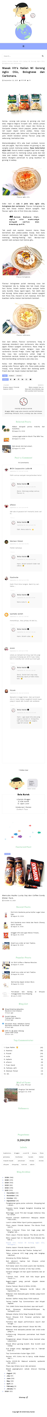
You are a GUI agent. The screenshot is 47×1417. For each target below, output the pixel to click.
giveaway (6, 1157)
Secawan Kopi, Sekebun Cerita (17, 1024)
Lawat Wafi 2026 (11, 1032)
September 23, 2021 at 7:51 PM (19, 471)
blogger (17, 1153)
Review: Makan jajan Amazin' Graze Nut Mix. (23, 1326)
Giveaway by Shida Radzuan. (17, 1258)
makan (11, 375)
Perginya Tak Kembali (27, 1089)
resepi (32, 1160)
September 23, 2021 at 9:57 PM (26, 525)
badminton (7, 1153)
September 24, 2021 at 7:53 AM (19, 616)
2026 (7, 1177)
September (11, 1201)
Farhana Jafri (11, 1068)
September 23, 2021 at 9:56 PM (26, 486)
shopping (15, 1164)
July (9, 1376)
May (8, 1381)
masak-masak (8, 1160)
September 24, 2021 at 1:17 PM (19, 650)
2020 (7, 1391)
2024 (7, 1182)
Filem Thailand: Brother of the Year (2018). (23, 1269)
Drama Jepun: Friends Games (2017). (21, 1247)
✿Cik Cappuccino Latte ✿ (21, 469)
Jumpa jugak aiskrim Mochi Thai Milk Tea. (28, 436)
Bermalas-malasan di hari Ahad (17, 1025)
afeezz (13, 505)
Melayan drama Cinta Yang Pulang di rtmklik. (24, 1314)
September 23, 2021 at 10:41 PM (19, 580)
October (10, 1198)
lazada (30, 1157)
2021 (7, 1190)
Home (4, 61)
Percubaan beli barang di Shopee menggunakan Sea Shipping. (28, 993)
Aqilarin (9, 1059)
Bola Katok (27, 408)
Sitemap (22, 1397)
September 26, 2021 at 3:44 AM (26, 712)
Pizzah (13, 690)
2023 (7, 1185)
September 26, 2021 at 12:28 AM (19, 693)
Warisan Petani (16, 541)
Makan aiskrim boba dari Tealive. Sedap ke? (24, 1250)
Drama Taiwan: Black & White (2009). (21, 1286)
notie (8, 1056)
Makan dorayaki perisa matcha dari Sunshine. (28, 428)
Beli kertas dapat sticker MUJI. (23, 982)
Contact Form (22, 809)
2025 (7, 1180)
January (10, 1389)
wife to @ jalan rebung (14, 1031)
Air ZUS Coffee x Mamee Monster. (24, 962)
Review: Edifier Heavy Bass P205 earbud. (22, 1298)
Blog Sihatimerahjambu (14, 1009)
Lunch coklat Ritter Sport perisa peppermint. (24, 1222)
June (9, 1378)
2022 (7, 1188)
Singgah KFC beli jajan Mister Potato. (25, 933)
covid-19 (26, 1153)
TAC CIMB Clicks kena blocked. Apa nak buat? (24, 1306)
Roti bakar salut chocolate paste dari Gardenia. (25, 1266)
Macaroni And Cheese (13, 1011)
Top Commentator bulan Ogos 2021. (20, 1353)
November (11, 1195)
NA (8, 1074)
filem (42, 1153)
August (10, 1373)
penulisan (21, 1160)
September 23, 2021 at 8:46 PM (19, 543)
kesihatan (19, 1157)
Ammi (12, 648)
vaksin (32, 1164)
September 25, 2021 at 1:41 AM (26, 597)
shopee (6, 1164)
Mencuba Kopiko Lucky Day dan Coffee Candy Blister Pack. (23, 896)
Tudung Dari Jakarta (12, 1018)
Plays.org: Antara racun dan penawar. (21, 1366)
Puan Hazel (10, 1065)
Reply (12, 479)
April (9, 1383)
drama (34, 1153)
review (10, 61)
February (10, 1386)
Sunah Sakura (10, 1016)
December (11, 1193)
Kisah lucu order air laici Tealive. (23, 943)
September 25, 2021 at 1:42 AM (26, 632)
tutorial (24, 1164)
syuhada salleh (16, 614)
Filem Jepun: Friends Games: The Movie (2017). (25, 1235)
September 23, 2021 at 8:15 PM (19, 507)
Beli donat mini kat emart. (22, 446)
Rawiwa (9, 1050)
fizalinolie (14, 577)
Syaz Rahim (10, 1047)
